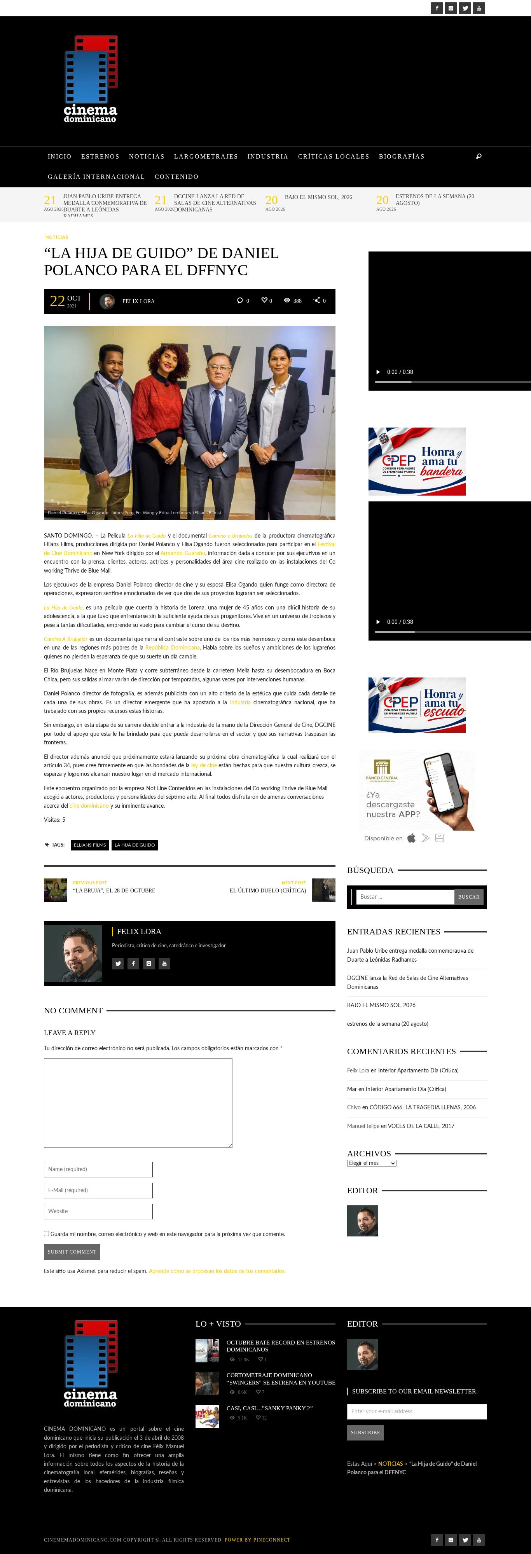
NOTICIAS (56, 237)
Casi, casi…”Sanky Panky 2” (270, 1408)
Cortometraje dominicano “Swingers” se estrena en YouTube (281, 1378)
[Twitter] (465, 8)
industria (240, 702)
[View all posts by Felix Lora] (107, 301)
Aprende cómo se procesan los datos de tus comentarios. (217, 1271)
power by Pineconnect (257, 1540)
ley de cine (204, 765)
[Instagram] (451, 8)
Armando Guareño (183, 553)
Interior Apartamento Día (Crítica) (418, 1071)
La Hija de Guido (147, 536)
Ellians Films (90, 845)
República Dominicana (172, 648)
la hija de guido (135, 845)
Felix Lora (138, 301)
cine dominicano (89, 806)
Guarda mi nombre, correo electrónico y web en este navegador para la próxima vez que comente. (168, 1234)
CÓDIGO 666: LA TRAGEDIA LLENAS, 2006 (423, 1107)
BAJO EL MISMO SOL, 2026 (318, 197)
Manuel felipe (363, 1126)
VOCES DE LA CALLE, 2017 (421, 1126)
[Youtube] (479, 8)
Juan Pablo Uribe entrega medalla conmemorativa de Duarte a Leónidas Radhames (105, 206)
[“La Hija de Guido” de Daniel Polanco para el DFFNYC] (189, 423)
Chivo (354, 1107)
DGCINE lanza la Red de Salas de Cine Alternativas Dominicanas (215, 203)
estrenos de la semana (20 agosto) (435, 200)
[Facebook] (437, 8)
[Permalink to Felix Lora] (362, 1220)
